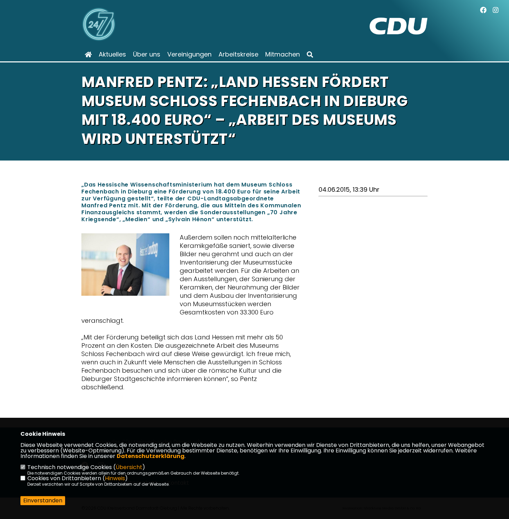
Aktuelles (112, 54)
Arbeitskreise (238, 54)
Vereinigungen (189, 54)
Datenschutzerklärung (151, 456)
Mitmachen (282, 54)
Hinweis (115, 478)
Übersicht (129, 467)
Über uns (146, 54)
